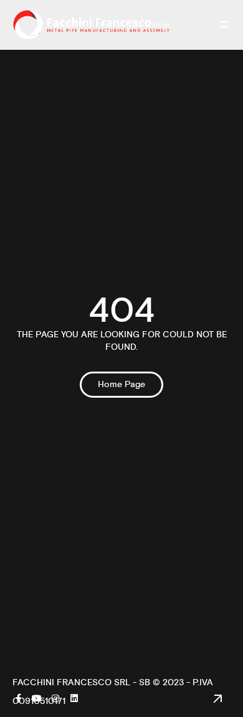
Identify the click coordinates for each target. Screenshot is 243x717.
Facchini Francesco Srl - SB (81, 682)
